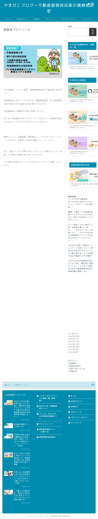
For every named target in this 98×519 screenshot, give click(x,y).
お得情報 (72, 363)
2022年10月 (73, 336)
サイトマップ (87, 19)
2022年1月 (73, 339)
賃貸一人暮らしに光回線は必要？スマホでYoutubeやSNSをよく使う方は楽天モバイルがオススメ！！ (80, 216)
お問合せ (37, 19)
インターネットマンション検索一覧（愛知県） (48, 398)
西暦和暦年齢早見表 (47, 437)
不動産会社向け (75, 366)
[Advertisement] (82, 298)
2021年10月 (73, 347)
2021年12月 (73, 341)
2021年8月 (73, 352)
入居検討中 (73, 371)
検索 (70, 26)
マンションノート (46, 424)
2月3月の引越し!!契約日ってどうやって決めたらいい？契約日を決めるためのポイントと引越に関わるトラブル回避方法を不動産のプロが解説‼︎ (80, 250)
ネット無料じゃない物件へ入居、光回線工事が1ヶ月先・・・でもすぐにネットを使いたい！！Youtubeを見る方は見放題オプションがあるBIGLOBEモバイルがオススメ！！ (80, 232)
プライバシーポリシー (69, 19)
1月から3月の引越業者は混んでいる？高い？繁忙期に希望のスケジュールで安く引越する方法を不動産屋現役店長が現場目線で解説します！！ (80, 266)
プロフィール (50, 19)
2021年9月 (73, 349)
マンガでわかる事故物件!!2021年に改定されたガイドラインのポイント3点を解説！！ (80, 203)
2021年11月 (73, 344)
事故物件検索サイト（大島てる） (47, 430)
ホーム (8, 19)
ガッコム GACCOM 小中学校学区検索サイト (48, 416)
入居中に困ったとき (76, 368)
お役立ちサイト (22, 19)
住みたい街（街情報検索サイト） (48, 407)
